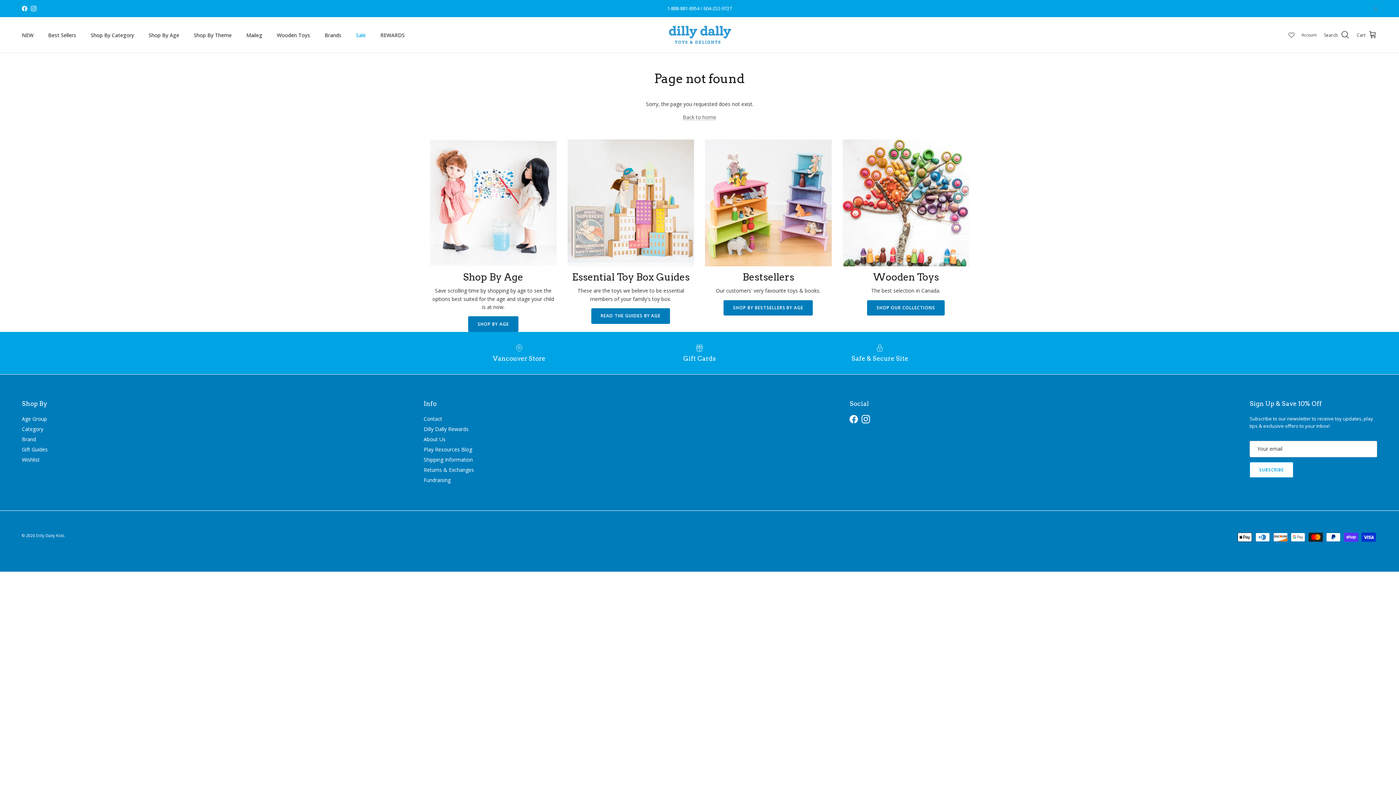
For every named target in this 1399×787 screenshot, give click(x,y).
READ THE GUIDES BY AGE (631, 316)
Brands (333, 35)
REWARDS (392, 35)
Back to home (699, 117)
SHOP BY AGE (493, 324)
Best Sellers (62, 35)
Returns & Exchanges (449, 469)
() (1376, 8)
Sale (361, 35)
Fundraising (437, 480)
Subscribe (1271, 470)
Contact (433, 418)
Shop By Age (164, 35)
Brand (29, 439)
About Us (435, 439)
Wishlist (31, 459)
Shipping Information (448, 459)
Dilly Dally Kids (50, 535)
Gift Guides (35, 449)
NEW (28, 35)
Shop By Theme (213, 35)
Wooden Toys (293, 35)
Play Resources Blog (448, 449)
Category (32, 429)
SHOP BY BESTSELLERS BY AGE (768, 308)
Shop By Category (112, 35)
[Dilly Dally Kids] (700, 35)
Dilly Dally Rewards (446, 429)
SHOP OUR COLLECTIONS (906, 308)
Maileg (254, 35)
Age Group (34, 418)
